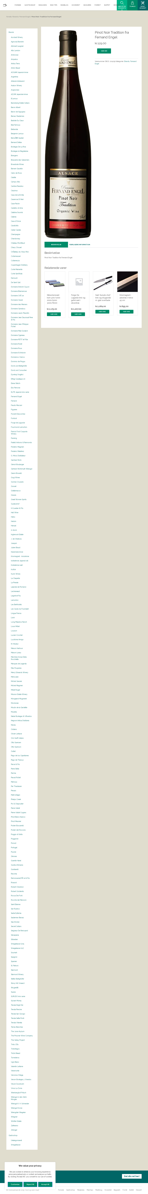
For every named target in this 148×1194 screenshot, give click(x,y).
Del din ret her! (132, 1176)
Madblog (98, 1190)
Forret (125, 1190)
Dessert (139, 1190)
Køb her (104, 51)
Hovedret (108, 1190)
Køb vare (54, 314)
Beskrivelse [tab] (56, 244)
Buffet (131, 1190)
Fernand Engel (25, 17)
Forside (8, 17)
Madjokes (80, 1190)
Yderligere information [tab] (79, 244)
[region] (30, 1175)
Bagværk (117, 1190)
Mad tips (90, 1190)
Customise (15, 1184)
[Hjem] (4, 5)
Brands (15, 17)
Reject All (30, 1184)
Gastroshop (70, 1190)
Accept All (45, 1184)
